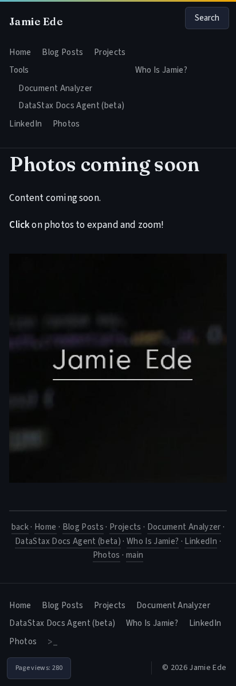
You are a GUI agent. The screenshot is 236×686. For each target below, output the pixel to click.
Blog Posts (62, 52)
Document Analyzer (55, 88)
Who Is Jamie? (161, 70)
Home (20, 52)
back (20, 527)
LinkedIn (25, 124)
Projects (110, 52)
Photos (66, 124)
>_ (53, 642)
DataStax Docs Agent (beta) (71, 106)
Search (207, 18)
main (134, 555)
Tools (19, 70)
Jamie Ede (35, 21)
